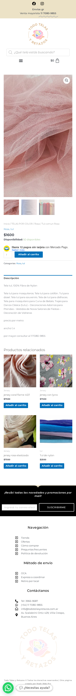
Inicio (7, 224)
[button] (21, 61)
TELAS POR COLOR (22, 224)
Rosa (37, 224)
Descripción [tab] (11, 278)
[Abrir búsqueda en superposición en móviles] (38, 52)
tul (12, 229)
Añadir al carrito (28, 254)
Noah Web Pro (44, 683)
